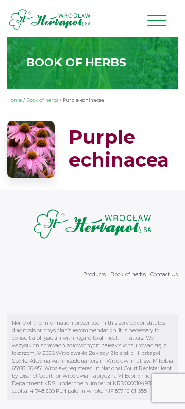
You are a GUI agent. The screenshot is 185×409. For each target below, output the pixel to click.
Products (94, 274)
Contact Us (164, 274)
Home (14, 100)
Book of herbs (42, 100)
